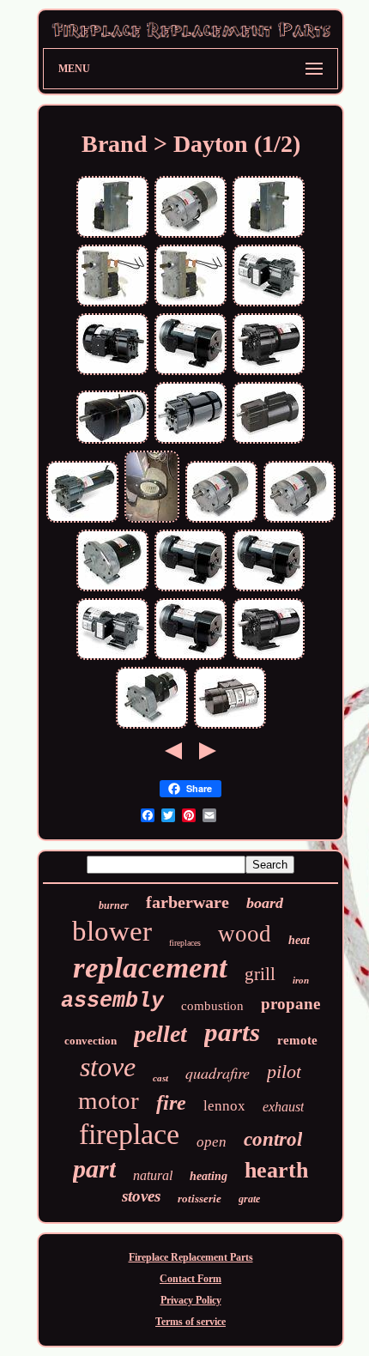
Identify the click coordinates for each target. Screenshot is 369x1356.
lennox (224, 1106)
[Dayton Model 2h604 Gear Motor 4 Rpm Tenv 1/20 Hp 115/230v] (230, 727)
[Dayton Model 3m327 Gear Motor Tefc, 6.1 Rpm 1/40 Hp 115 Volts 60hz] (268, 373)
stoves (141, 1196)
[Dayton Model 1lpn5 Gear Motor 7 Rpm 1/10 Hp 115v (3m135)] (299, 521)
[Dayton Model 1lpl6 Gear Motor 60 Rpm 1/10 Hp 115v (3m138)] (190, 236)
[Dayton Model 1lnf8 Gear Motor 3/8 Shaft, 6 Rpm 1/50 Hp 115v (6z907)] (190, 305)
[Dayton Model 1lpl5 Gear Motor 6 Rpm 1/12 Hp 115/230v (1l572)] (152, 727)
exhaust (283, 1106)
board (264, 902)
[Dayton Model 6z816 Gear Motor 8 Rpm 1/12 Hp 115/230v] (190, 442)
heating (208, 1176)
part (94, 1168)
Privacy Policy (190, 1300)
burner (114, 905)
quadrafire (217, 1072)
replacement (150, 967)
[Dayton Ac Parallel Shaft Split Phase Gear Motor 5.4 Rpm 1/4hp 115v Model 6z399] (190, 373)
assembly (112, 1001)
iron (301, 980)
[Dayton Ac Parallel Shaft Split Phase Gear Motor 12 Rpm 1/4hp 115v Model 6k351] (190, 590)
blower (112, 931)
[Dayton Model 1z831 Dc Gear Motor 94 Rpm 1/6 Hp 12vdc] (82, 521)
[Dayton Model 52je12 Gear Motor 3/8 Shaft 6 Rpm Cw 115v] (268, 236)
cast (160, 1078)
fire (171, 1103)
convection (90, 1040)
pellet (160, 1033)
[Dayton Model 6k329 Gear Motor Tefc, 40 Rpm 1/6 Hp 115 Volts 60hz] (112, 373)
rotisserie (199, 1198)
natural (152, 1175)
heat (299, 940)
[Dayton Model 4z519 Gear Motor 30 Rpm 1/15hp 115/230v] (268, 305)
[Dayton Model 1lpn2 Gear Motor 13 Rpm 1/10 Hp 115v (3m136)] (221, 521)
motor (108, 1100)
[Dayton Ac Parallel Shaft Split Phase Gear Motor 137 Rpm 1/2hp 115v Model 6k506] (268, 590)
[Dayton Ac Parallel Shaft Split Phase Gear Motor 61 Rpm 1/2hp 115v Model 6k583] (190, 658)
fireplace (129, 1134)
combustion (212, 1006)
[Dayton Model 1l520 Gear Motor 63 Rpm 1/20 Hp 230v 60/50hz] (112, 442)
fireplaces (185, 942)
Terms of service (190, 1322)
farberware (187, 902)
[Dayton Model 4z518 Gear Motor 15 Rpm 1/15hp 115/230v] (112, 658)
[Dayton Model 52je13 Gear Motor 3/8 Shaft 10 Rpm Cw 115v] (112, 236)
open (212, 1142)
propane (290, 1004)
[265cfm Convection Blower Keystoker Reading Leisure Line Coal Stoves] (152, 521)
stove (108, 1066)
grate (249, 1199)
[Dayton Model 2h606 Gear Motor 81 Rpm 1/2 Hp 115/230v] (268, 442)
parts (232, 1032)
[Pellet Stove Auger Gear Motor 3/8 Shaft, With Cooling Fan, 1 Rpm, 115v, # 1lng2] (112, 305)
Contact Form (190, 1279)
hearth (276, 1170)
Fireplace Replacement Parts (191, 1257)
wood (244, 934)
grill (260, 974)
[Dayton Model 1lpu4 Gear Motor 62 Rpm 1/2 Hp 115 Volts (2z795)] (112, 590)
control (273, 1139)
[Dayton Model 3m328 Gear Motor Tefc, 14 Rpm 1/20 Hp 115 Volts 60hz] (268, 658)
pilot (284, 1071)
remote (297, 1040)
